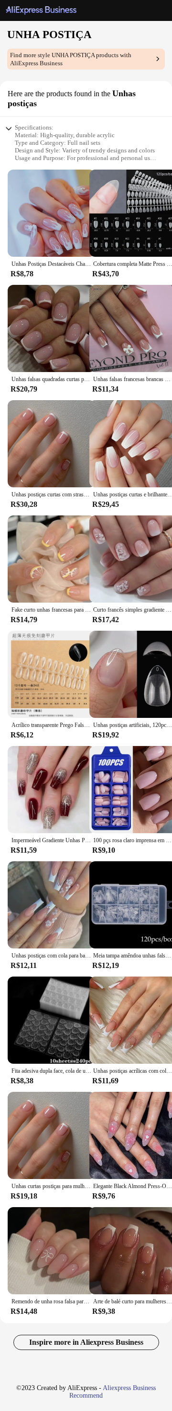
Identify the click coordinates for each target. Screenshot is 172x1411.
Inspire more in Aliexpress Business (86, 1342)
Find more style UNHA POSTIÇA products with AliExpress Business (70, 59)
